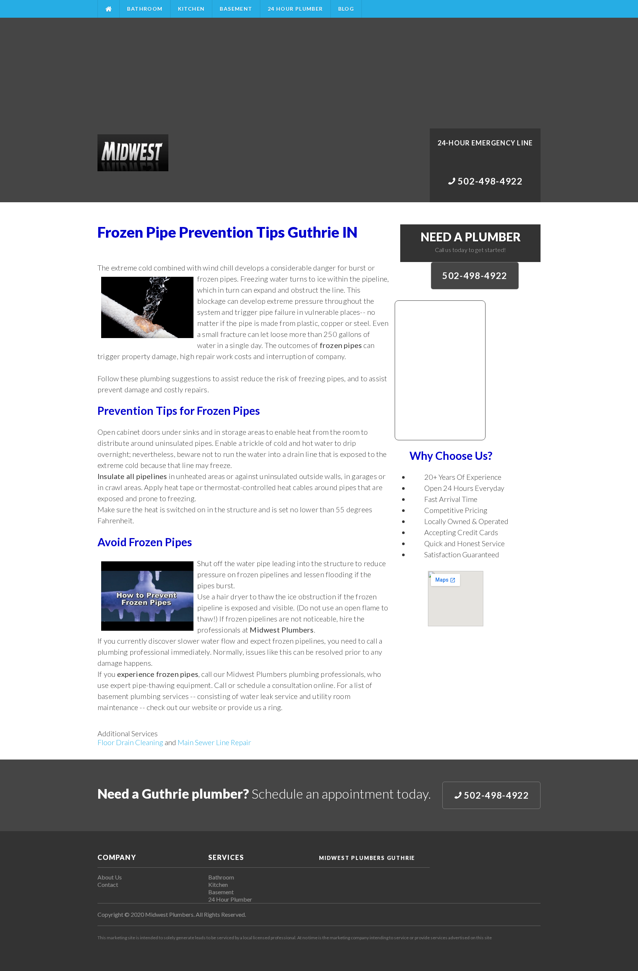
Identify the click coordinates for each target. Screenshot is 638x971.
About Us (109, 877)
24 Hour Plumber (295, 9)
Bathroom (144, 9)
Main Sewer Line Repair (214, 742)
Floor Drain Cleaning (130, 742)
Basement (236, 9)
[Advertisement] (319, 73)
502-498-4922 (474, 275)
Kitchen (191, 9)
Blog (346, 9)
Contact (107, 884)
